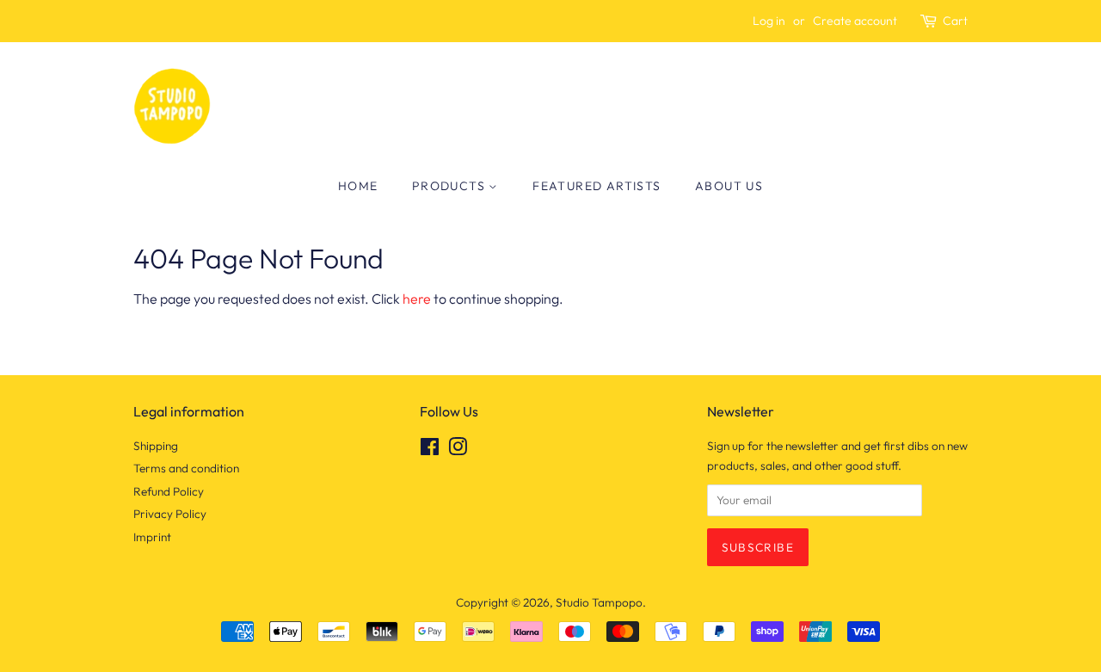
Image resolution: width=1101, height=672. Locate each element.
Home (358, 186)
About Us (729, 186)
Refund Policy (168, 491)
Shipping (155, 445)
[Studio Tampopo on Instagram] (457, 450)
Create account (855, 20)
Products (450, 186)
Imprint (152, 537)
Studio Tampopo (599, 602)
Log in (769, 20)
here (417, 298)
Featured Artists (596, 186)
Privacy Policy (169, 513)
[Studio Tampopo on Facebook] (430, 450)
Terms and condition (186, 468)
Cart (955, 20)
